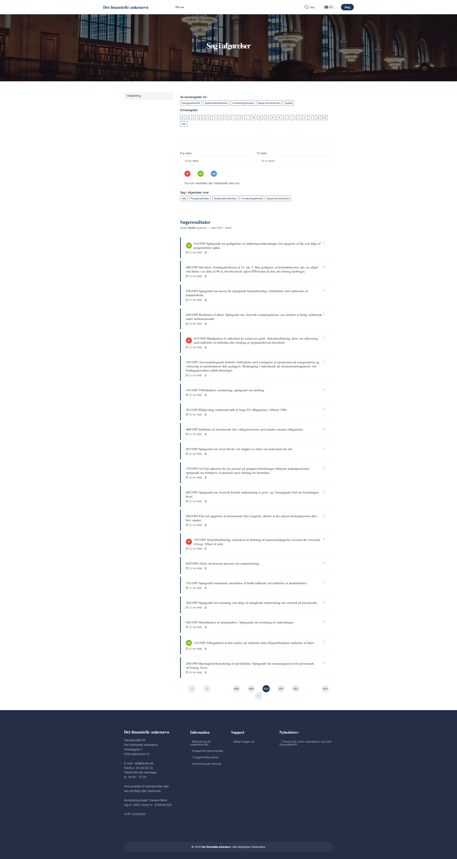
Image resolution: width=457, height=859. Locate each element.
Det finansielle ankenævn (125, 7)
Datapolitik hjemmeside (207, 751)
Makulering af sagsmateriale (200, 743)
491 (281, 688)
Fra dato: (186, 153)
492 (295, 688)
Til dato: (262, 153)
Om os (179, 7)
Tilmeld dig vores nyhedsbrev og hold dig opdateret (305, 743)
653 (325, 688)
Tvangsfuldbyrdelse (205, 757)
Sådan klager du (244, 741)
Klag (347, 7)
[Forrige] (192, 688)
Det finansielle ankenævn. (217, 846)
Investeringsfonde (242, 102)
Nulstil (288, 102)
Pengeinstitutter (191, 102)
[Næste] (258, 695)
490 (266, 688)
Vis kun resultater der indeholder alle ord (211, 183)
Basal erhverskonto (269, 102)
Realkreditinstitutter (216, 102)
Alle (184, 124)
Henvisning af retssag (206, 763)
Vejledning (134, 95)
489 (251, 688)
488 (236, 688)
